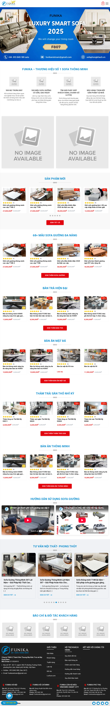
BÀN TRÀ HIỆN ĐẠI (55, 288)
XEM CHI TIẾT (8, 595)
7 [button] (59, 603)
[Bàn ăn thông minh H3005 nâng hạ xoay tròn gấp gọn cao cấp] (14, 302)
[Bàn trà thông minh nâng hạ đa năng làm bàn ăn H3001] (68, 302)
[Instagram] (98, 703)
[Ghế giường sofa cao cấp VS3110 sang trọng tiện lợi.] (96, 194)
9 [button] (64, 603)
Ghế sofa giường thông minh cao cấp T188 (13, 206)
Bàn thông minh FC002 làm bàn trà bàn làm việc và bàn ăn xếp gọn (41, 315)
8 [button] (61, 603)
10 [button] (66, 603)
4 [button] (58, 216)
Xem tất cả (55, 223)
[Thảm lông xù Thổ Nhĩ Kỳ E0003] (68, 408)
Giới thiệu (50, 653)
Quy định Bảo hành (71, 678)
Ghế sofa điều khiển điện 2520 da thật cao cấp (39, 206)
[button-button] (2, 34)
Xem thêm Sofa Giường (55, 275)
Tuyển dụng (51, 662)
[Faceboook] (93, 703)
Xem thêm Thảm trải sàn (55, 433)
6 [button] (56, 603)
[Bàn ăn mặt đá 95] (95, 355)
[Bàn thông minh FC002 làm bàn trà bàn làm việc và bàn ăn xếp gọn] (41, 302)
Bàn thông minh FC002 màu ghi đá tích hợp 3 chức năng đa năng (94, 315)
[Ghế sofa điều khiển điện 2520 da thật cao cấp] (41, 194)
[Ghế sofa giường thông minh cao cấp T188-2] (14, 250)
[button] (4, 578)
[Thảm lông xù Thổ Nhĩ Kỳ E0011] (14, 408)
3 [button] (55, 216)
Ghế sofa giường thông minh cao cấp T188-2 (13, 262)
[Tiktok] (106, 703)
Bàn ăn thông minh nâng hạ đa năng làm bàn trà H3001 (41, 367)
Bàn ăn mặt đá (55, 340)
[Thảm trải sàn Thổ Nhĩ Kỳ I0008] (95, 408)
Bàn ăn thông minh (55, 446)
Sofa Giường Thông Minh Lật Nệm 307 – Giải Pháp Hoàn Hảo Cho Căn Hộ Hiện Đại (18, 582)
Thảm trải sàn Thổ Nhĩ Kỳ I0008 (93, 420)
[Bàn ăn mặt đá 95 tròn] (68, 355)
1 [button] (51, 216)
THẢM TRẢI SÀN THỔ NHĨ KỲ (55, 393)
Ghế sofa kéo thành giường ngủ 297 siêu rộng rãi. (94, 262)
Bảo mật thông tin (71, 660)
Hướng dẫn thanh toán (73, 674)
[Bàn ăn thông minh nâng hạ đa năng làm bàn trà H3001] (41, 355)
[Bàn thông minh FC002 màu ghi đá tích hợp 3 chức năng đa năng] (95, 302)
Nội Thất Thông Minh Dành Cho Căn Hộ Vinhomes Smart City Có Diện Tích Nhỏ (90, 582)
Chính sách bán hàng (72, 665)
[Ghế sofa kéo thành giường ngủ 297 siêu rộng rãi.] (95, 250)
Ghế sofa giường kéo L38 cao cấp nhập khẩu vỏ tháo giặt (68, 206)
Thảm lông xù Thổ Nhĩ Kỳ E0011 (12, 420)
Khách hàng (51, 658)
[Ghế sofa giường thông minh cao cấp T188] (14, 194)
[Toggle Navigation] (107, 4)
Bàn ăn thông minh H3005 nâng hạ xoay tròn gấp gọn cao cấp (13, 315)
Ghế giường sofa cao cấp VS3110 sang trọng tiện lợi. (95, 206)
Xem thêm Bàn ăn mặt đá (55, 381)
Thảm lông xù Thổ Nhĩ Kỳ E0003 (66, 420)
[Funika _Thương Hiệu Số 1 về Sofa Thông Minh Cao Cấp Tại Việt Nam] (9, 3)
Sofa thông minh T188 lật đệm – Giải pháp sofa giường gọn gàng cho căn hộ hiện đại (54, 582)
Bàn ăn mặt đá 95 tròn (65, 366)
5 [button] (60, 216)
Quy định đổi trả (70, 656)
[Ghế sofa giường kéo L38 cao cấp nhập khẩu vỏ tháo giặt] (68, 194)
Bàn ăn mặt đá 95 (90, 366)
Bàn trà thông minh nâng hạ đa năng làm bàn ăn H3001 (67, 315)
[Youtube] (102, 703)
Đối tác (49, 671)
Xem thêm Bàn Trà (55, 328)
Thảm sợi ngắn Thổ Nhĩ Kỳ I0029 (40, 420)
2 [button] (53, 216)
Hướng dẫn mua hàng (72, 669)
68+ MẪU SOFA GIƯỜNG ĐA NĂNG (55, 235)
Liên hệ (49, 667)
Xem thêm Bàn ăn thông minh (55, 486)
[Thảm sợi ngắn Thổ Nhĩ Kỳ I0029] (41, 408)
